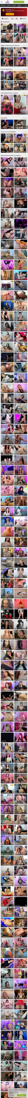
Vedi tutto (25, 22)
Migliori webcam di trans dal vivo (10, 45)
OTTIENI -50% (10, 14)
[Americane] (17, 18)
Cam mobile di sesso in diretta (9, 93)
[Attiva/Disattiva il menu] (1, 2)
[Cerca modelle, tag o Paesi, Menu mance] (26, 5)
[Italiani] (12, 18)
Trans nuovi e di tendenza (8, 132)
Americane (6, 22)
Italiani (5, 118)
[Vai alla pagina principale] (8, 1)
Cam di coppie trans (6, 69)
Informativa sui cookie (14, 1092)
